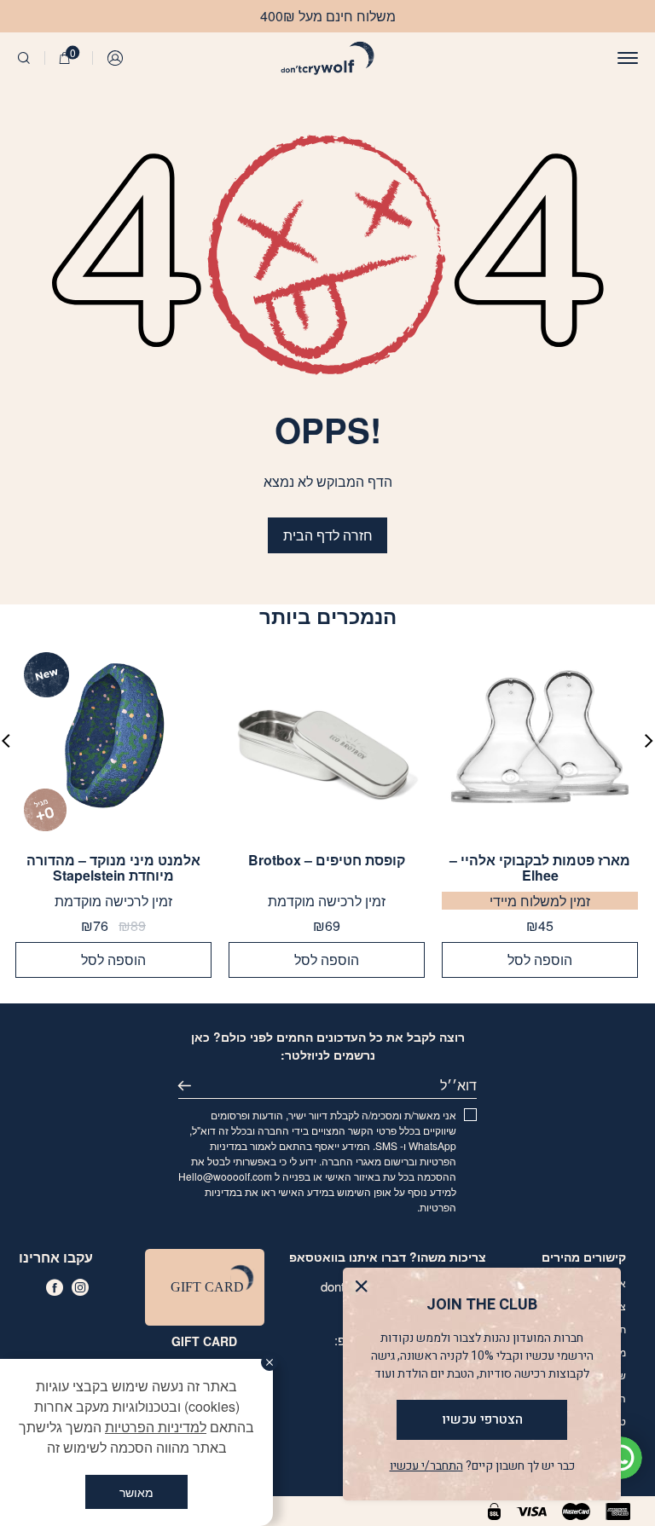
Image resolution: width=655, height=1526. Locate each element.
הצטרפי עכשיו (482, 1419)
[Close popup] (365, 1290)
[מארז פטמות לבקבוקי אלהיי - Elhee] (540, 742)
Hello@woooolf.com (225, 1176)
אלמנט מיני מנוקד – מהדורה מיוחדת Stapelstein (113, 868)
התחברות (116, 57)
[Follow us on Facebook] (54, 1287)
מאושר (136, 1491)
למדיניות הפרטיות (155, 1426)
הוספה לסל (539, 959)
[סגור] (269, 1362)
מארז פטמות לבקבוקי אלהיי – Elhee (539, 868)
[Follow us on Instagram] (80, 1287)
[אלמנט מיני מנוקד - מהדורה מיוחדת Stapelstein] (113, 742)
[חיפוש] (24, 58)
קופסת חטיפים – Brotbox (326, 861)
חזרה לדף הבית (328, 535)
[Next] (6, 741)
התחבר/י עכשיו (426, 1466)
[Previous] (649, 741)
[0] (65, 58)
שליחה (192, 1085)
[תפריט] (627, 58)
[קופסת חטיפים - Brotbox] (327, 742)
